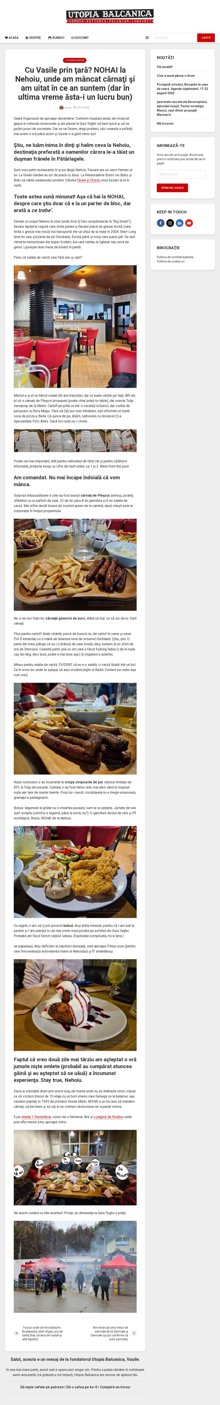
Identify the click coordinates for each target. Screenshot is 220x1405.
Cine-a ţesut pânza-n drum (176, 75)
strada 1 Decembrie (36, 1117)
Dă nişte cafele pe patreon (42, 1387)
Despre (35, 37)
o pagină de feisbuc (109, 1117)
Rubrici (58, 37)
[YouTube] (189, 223)
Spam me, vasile (172, 187)
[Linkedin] (179, 223)
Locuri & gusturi (74, 60)
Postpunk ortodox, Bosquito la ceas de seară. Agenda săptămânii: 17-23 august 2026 (182, 89)
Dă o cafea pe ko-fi (81, 1387)
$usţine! (82, 37)
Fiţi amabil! (165, 67)
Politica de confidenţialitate (175, 257)
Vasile (68, 107)
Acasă (13, 37)
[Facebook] (161, 223)
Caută (206, 37)
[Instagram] (170, 223)
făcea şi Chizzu (88, 180)
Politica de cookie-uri (171, 261)
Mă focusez (165, 123)
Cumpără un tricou (115, 1387)
